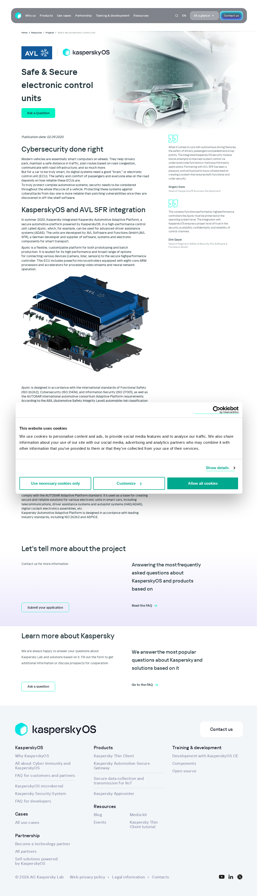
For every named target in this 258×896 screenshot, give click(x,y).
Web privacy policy (87, 877)
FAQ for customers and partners (45, 775)
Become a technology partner (42, 843)
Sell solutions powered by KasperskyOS (36, 861)
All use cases (27, 822)
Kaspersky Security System (40, 793)
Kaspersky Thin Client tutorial (144, 824)
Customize (126, 483)
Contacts (160, 877)
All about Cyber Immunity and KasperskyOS (43, 765)
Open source (184, 771)
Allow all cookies (203, 483)
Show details (217, 468)
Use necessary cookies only (55, 483)
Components (184, 763)
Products (46, 15)
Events (100, 822)
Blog (98, 814)
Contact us (231, 15)
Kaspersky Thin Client (114, 755)
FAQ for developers (33, 801)
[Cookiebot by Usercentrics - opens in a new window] (217, 410)
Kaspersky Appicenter (114, 793)
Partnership (83, 15)
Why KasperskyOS (32, 755)
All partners (26, 851)
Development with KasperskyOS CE (205, 755)
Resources (141, 15)
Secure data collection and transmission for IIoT (119, 780)
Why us (30, 15)
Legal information (128, 877)
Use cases (64, 15)
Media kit (138, 814)
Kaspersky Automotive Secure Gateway (122, 765)
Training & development (113, 15)
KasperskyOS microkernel (39, 786)
